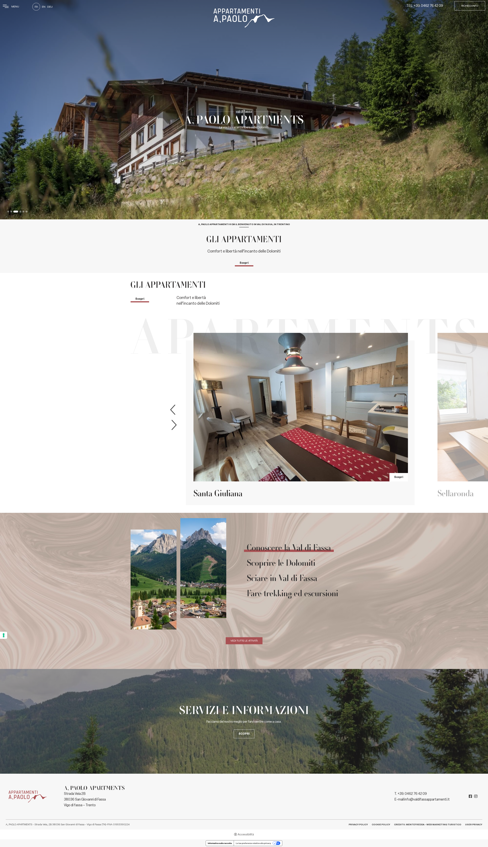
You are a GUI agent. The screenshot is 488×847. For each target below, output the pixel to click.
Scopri (244, 262)
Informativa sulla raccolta (220, 843)
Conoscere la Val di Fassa (289, 547)
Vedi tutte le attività (244, 640)
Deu (50, 7)
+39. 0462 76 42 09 (412, 794)
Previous (173, 410)
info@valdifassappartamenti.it (427, 799)
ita (36, 6)
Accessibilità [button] (246, 834)
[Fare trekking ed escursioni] (178, 573)
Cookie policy (381, 824)
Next (173, 425)
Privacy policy (358, 824)
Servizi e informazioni (244, 710)
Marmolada (456, 493)
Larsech (206, 493)
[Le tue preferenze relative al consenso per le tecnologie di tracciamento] (3, 635)
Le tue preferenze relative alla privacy (253, 843)
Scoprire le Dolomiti (281, 563)
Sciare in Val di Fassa (282, 578)
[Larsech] (300, 407)
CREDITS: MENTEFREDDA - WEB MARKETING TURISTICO (427, 824)
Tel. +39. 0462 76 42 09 (424, 6)
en (43, 7)
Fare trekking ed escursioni (292, 593)
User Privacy (473, 824)
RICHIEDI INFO (469, 5)
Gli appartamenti (244, 239)
